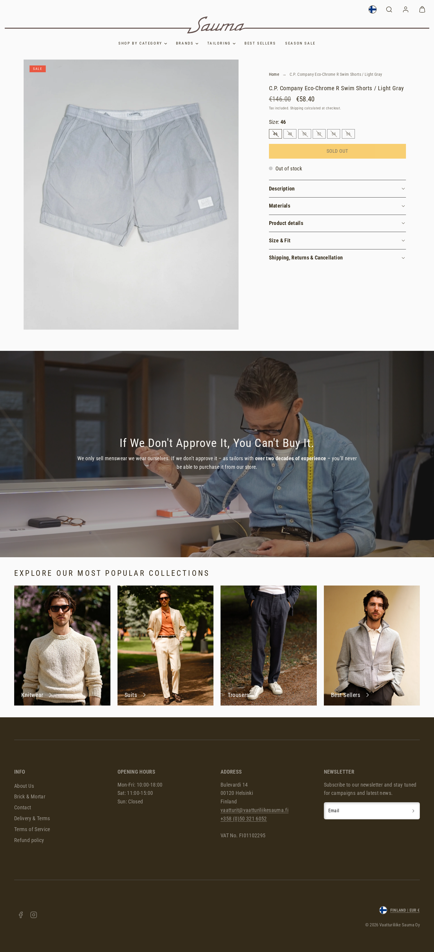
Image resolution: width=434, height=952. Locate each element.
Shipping (297, 108)
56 (350, 135)
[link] (373, 9)
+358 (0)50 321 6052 (244, 818)
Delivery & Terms (32, 818)
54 (336, 135)
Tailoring (219, 43)
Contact (22, 807)
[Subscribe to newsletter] (413, 810)
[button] (389, 9)
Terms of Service (32, 829)
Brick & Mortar (29, 796)
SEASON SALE (300, 43)
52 (321, 135)
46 (277, 135)
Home (274, 74)
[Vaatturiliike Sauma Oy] (217, 25)
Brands (185, 43)
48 (292, 135)
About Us (24, 786)
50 (306, 135)
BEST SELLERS (260, 43)
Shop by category (140, 43)
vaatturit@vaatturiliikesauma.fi (254, 810)
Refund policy (29, 840)
